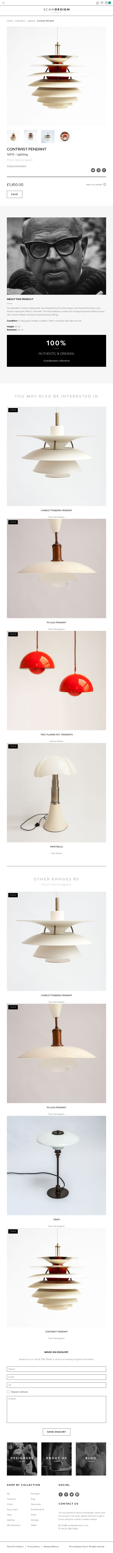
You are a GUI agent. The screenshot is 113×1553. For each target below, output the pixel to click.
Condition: (12, 321)
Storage (34, 1520)
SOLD (14, 194)
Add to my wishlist (94, 184)
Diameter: (12, 330)
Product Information (16, 166)
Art (8, 1494)
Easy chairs (12, 1509)
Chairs (10, 1504)
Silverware (36, 1504)
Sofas (33, 1515)
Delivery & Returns (51, 1546)
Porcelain (35, 1494)
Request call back (19, 1392)
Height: (10, 326)
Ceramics (11, 1499)
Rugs (33, 1499)
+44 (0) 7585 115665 (43, 1359)
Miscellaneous (14, 1525)
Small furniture (37, 1509)
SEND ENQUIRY (56, 1432)
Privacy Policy (33, 1546)
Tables (34, 1525)
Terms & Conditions (15, 1546)
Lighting (10, 1520)
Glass (9, 1515)
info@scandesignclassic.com (74, 1525)
